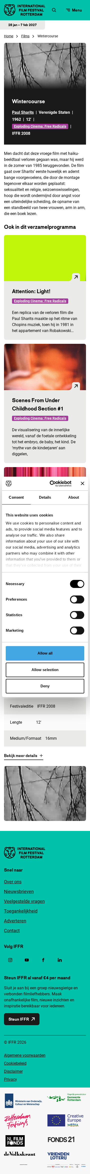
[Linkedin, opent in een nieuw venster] (60, 960)
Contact (12, 930)
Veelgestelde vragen (24, 901)
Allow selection (45, 670)
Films (25, 36)
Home (8, 36)
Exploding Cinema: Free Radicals (40, 126)
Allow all (45, 653)
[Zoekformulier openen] (54, 10)
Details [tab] (45, 497)
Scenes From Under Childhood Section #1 (38, 404)
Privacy (10, 1079)
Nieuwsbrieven (19, 891)
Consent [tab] (16, 497)
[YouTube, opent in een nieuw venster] (26, 960)
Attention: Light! (31, 291)
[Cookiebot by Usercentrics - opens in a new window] (53, 483)
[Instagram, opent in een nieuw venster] (10, 960)
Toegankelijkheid (21, 911)
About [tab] (73, 497)
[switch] (77, 599)
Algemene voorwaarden (25, 1055)
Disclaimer (13, 1071)
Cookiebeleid (15, 1063)
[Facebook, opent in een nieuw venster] (43, 960)
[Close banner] (82, 483)
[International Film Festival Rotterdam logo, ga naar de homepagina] (24, 10)
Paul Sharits (23, 112)
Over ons (13, 881)
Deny (45, 686)
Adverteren (15, 920)
